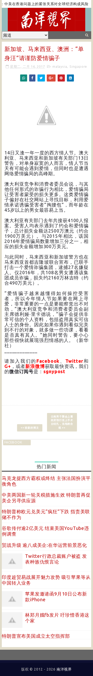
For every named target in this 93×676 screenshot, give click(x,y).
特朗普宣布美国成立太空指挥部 (36, 636)
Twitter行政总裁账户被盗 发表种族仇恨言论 (56, 558)
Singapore (78, 66)
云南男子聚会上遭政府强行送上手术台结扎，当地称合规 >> (62, 422)
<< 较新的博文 (30, 427)
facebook (13, 442)
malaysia (59, 66)
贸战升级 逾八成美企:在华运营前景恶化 (44, 545)
